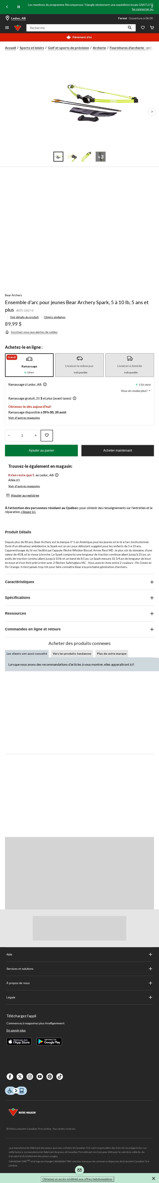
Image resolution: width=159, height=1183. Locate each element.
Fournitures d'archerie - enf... (132, 48)
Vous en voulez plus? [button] (134, 390)
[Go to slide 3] (87, 157)
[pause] (19, 7)
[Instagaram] (29, 1076)
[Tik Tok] (59, 1076)
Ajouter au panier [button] (41, 450)
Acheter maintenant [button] (117, 450)
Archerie (99, 48)
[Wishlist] (143, 28)
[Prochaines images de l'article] (152, 112)
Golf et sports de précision (68, 48)
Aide (9, 954)
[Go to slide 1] (58, 157)
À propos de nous (18, 983)
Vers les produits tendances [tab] (72, 653)
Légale (10, 997)
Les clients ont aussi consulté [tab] (27, 653)
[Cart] (152, 28)
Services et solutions (19, 968)
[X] (20, 1076)
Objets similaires (54, 317)
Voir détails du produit (24, 317)
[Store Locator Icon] (7, 18)
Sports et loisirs (32, 48)
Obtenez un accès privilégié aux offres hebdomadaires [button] (77, 1179)
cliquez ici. (28, 512)
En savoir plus (16, 1030)
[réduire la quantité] (35, 435)
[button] (129, 27)
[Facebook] (10, 1076)
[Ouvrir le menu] (7, 27)
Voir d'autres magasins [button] (24, 417)
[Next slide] (152, 7)
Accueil (10, 48)
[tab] (29, 365)
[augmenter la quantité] (8, 435)
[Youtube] (39, 1076)
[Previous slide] (7, 7)
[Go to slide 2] (72, 157)
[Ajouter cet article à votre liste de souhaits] (47, 435)
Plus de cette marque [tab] (111, 653)
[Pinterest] (49, 1076)
